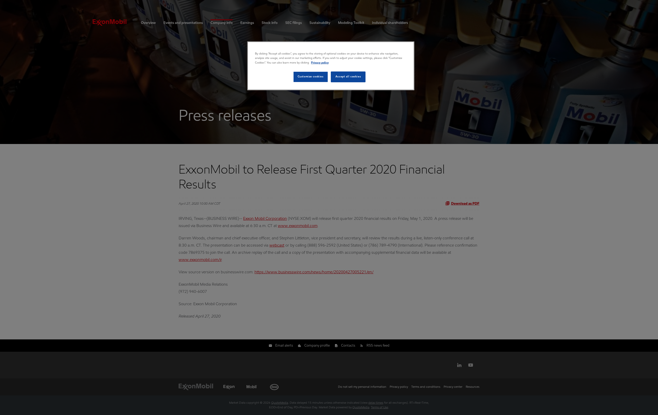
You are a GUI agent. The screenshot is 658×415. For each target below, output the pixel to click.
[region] (330, 65)
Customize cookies (311, 76)
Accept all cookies (348, 76)
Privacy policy (320, 62)
